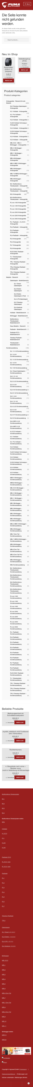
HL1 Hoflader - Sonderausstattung (15, 438)
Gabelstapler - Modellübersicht (19, 280)
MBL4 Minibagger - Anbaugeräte (16, 159)
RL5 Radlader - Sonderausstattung (15, 653)
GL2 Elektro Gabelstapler (18, 290)
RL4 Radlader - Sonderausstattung (15, 648)
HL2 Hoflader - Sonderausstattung (15, 448)
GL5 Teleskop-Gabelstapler (18, 303)
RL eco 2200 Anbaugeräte (18, 215)
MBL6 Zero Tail (6, 993)
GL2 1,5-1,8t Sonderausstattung (15, 377)
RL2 (3, 883)
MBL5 (4, 984)
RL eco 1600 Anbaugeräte (18, 209)
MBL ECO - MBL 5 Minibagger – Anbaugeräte (18, 144)
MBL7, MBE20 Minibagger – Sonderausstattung (18, 540)
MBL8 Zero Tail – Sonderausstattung (15, 550)
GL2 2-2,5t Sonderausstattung (19, 381)
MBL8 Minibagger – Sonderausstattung (16, 545)
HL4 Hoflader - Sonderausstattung (15, 468)
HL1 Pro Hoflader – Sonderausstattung (16, 443)
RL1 (3, 878)
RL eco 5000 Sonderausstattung (15, 628)
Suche (16, 1084)
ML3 (3, 808)
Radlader (5, 873)
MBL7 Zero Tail (6, 1003)
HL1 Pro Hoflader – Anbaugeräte (16, 115)
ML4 (3, 813)
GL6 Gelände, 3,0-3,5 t (8, 946)
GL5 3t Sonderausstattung (18, 418)
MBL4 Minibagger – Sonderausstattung (16, 520)
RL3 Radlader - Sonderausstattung (15, 643)
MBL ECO (5, 960)
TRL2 (3, 920)
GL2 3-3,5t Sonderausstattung (15, 385)
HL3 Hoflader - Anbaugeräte (18, 128)
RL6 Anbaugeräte (15, 242)
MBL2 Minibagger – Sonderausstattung (16, 509)
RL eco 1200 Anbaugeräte (18, 206)
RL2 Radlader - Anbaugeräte (19, 227)
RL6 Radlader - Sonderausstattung (15, 659)
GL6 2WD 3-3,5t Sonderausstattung (15, 422)
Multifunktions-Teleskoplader (10, 794)
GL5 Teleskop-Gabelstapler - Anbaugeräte (18, 107)
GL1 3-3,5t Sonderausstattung (19, 359)
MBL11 (4, 1026)
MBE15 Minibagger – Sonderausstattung (16, 479)
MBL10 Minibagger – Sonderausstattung (16, 494)
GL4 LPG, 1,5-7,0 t (7, 941)
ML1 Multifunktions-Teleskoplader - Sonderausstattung (16, 570)
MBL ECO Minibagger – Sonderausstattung (17, 489)
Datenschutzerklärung (8, 1074)
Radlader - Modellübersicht (18, 329)
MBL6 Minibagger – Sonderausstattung (16, 530)
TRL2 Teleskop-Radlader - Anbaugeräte (18, 268)
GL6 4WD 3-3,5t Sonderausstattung (15, 427)
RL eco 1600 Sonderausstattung (15, 607)
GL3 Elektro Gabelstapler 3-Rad (20, 295)
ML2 (3, 804)
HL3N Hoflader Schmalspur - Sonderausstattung (19, 463)
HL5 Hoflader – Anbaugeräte (18, 140)
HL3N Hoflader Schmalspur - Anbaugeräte (19, 132)
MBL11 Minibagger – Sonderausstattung (16, 499)
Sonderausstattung (12, 348)
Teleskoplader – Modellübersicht (15, 344)
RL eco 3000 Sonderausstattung (15, 623)
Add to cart (8, 80)
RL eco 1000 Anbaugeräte (18, 202)
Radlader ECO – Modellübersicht (15, 333)
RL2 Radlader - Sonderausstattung (15, 638)
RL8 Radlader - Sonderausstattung (15, 669)
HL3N (4, 848)
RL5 (3, 897)
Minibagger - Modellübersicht (19, 316)
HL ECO (4, 834)
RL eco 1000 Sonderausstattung (15, 597)
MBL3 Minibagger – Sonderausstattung (16, 514)
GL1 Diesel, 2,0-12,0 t (8, 932)
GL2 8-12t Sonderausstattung (19, 393)
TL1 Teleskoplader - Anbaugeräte (16, 258)
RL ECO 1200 (6, 867)
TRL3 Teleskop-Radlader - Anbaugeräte (18, 273)
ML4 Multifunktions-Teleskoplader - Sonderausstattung (16, 591)
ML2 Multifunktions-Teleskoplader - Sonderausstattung (16, 577)
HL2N (4, 843)
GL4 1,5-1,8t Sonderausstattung (15, 402)
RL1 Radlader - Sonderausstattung (15, 633)
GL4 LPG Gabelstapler (21, 299)
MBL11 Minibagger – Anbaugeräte (16, 154)
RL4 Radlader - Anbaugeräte (19, 235)
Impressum (23, 1069)
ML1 (3, 799)
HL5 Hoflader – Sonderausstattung (15, 473)
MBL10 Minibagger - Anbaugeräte (16, 149)
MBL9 (4, 1017)
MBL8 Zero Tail (6, 1012)
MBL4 (4, 979)
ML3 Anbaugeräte (15, 194)
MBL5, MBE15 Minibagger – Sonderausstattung (18, 525)
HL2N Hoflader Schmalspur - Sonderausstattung (19, 453)
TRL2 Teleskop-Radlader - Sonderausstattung (18, 689)
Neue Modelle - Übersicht (17, 326)
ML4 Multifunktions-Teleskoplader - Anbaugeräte (19, 198)
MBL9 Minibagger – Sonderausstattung (16, 561)
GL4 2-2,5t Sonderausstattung (19, 406)
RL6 (3, 902)
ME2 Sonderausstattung (17, 565)
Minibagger (5, 956)
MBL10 (4, 1021)
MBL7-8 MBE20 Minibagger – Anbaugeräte (19, 175)
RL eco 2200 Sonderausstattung (15, 618)
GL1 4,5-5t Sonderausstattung (15, 364)
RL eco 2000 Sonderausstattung (15, 612)
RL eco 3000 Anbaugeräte (18, 219)
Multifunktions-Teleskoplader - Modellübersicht (15, 321)
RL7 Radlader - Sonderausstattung (15, 664)
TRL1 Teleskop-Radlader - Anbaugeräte (18, 263)
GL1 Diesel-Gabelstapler (18, 285)
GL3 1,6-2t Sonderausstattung (15, 397)
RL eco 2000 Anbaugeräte (18, 212)
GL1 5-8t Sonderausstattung (18, 368)
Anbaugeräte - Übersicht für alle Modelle (15, 102)
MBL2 (4, 970)
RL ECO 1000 (6, 862)
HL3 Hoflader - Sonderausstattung (15, 458)
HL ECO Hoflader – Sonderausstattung (16, 432)
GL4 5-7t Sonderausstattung (18, 415)
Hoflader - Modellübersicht (18, 313)
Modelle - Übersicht (12, 277)
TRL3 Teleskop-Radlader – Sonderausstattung (18, 694)
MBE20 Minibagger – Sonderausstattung (16, 484)
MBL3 (4, 974)
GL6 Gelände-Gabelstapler (18, 308)
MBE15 (4, 1035)
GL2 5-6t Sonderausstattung (18, 390)
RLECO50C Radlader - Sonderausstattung (17, 674)
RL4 (3, 892)
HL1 (3, 838)
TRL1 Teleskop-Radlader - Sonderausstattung (18, 684)
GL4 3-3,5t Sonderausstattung (15, 411)
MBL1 (4, 965)
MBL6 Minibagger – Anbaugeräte (16, 169)
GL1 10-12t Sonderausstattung (19, 351)
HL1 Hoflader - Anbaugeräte (18, 111)
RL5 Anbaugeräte (15, 239)
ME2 (3, 822)
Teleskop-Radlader (7, 916)
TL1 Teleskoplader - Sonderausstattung (16, 679)
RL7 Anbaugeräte (15, 245)
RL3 (3, 887)
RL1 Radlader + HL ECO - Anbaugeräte (18, 223)
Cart (25, 1082)
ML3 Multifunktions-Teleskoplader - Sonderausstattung (16, 584)
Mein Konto (5, 1084)
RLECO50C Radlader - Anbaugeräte (17, 253)
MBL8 (4, 1007)
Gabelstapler (6, 927)
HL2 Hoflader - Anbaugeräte (18, 120)
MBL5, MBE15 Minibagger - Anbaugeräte (18, 164)
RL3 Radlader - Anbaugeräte (14, 231)
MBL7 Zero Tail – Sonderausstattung (15, 535)
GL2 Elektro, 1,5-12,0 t (8, 937)
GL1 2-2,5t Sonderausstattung (15, 355)
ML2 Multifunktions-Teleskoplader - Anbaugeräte (19, 190)
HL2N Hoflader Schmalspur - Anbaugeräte (19, 124)
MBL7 (4, 998)
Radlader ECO (6, 857)
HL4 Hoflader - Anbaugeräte (18, 136)
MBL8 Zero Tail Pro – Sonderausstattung (16, 555)
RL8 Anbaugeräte (15, 248)
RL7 (3, 906)
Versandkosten (10, 77)
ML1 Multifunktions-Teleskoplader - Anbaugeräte (19, 185)
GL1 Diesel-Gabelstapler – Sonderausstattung (18, 372)
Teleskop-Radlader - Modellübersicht (16, 339)
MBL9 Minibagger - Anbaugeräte (16, 180)
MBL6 (4, 988)
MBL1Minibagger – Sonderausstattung (16, 504)
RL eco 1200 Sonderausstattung (15, 602)
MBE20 (4, 1040)
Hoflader (4, 829)
